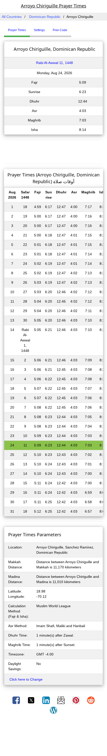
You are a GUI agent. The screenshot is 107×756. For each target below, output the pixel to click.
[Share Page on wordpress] (53, 710)
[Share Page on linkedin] (46, 700)
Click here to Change (26, 679)
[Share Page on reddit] (91, 700)
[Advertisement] (53, 151)
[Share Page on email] (61, 700)
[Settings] (75, 28)
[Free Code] (77, 28)
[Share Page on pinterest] (76, 700)
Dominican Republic (44, 17)
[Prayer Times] (72, 28)
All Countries (12, 17)
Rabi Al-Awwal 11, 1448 (54, 63)
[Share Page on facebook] (16, 700)
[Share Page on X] (31, 700)
